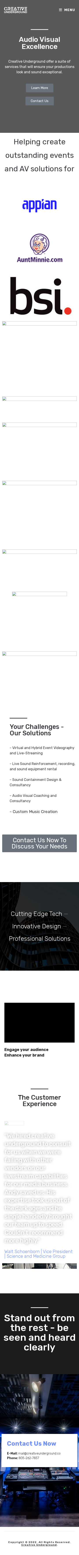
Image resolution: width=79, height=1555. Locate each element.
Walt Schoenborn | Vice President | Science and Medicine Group (38, 1254)
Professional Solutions (39, 938)
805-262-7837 (29, 1458)
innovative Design (36, 926)
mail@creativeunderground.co (39, 1453)
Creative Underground (39, 1544)
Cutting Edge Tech (36, 914)
